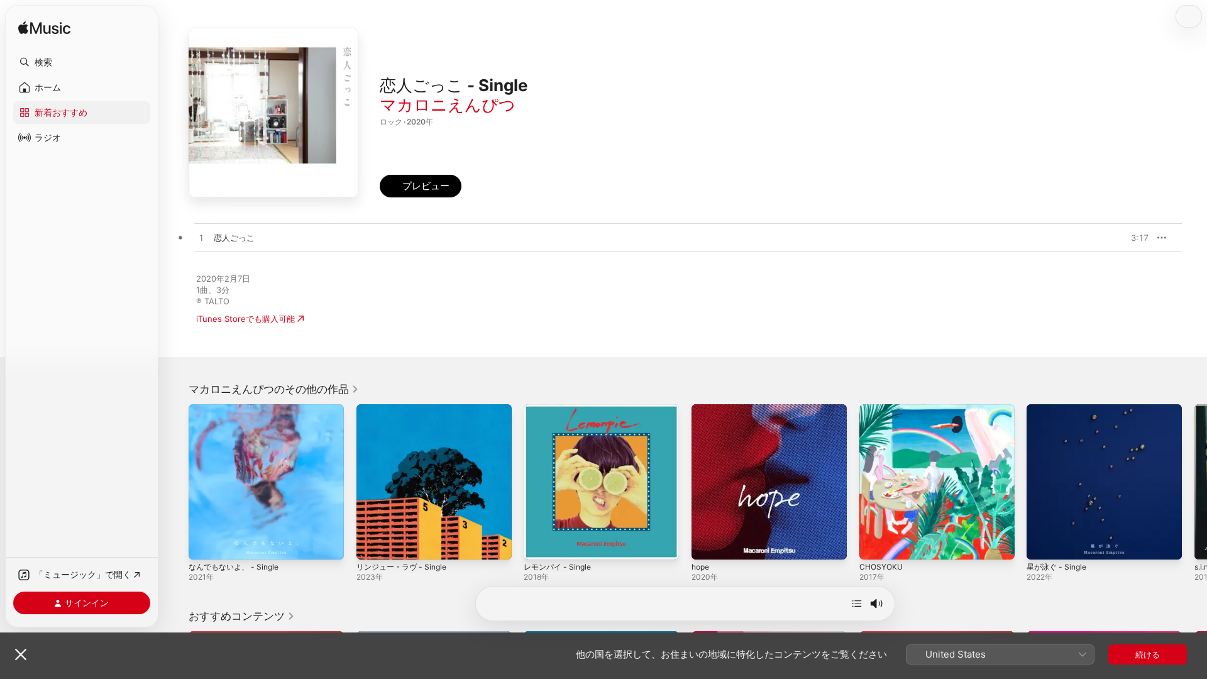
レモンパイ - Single (560, 409)
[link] (274, 389)
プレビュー (1133, 237)
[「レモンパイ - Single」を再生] (539, 543)
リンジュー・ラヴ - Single (405, 409)
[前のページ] (176, 481)
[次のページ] (1194, 481)
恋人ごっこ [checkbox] (234, 238)
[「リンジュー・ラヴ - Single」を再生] (372, 543)
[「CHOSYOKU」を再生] (875, 543)
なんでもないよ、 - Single (238, 409)
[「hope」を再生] (707, 543)
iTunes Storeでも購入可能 (245, 319)
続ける (1147, 654)
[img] (44, 28)
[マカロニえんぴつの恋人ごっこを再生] (201, 238)
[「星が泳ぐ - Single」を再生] (1042, 543)
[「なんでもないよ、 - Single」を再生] (204, 543)
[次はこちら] (856, 603)
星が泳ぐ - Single (1059, 409)
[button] (82, 62)
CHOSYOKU (882, 409)
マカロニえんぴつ (447, 104)
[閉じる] (20, 654)
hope (702, 409)
